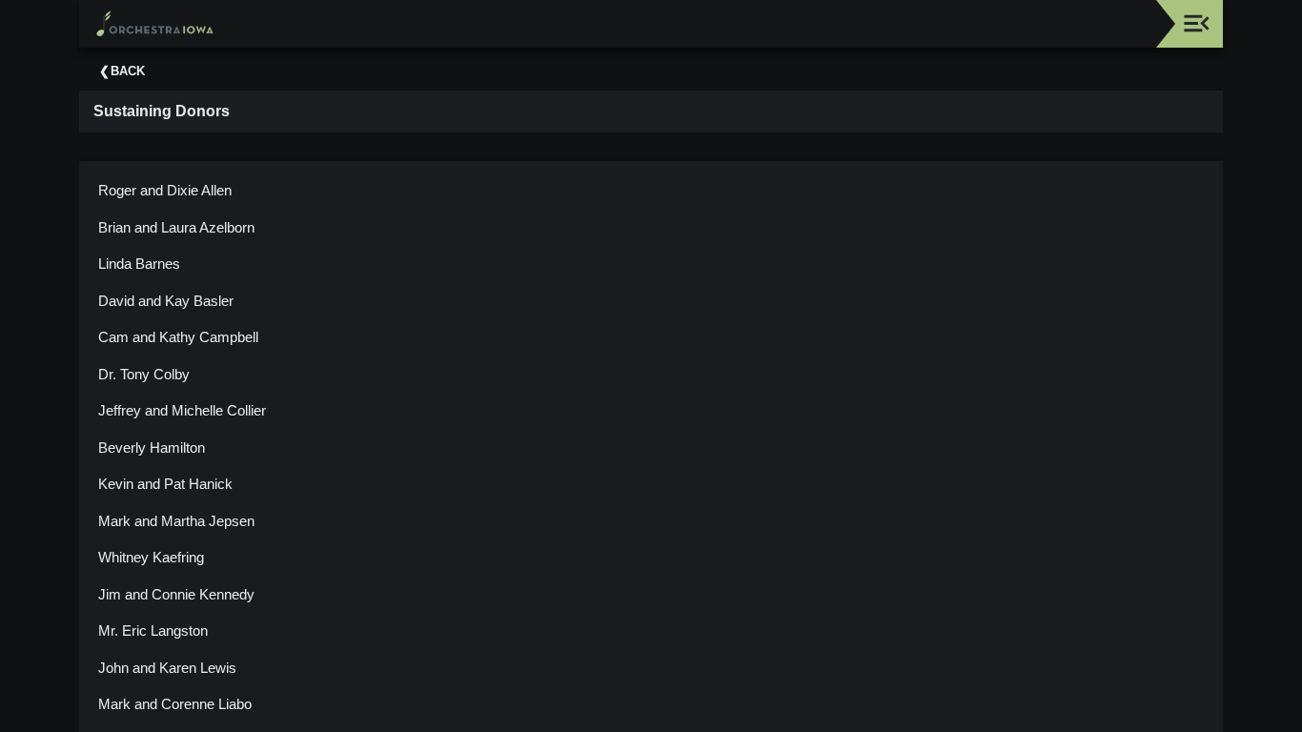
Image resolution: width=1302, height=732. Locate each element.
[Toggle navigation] (1196, 23)
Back (128, 71)
